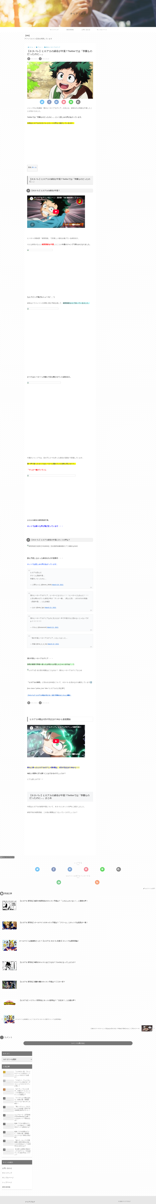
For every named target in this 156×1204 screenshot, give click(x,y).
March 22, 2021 (53, 644)
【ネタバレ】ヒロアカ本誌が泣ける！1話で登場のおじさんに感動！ (49, 695)
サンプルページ (8, 1178)
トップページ (7, 1182)
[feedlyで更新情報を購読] (59, 882)
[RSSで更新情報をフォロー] (97, 882)
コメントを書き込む (78, 1043)
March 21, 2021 (50, 607)
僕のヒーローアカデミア (8, 857)
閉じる (34, 167)
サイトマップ (7, 1173)
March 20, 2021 (57, 585)
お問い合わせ (7, 1168)
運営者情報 (6, 1187)
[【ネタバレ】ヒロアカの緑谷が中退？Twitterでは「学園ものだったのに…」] (56, 102)
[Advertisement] (60, 146)
